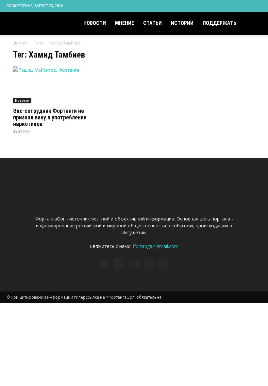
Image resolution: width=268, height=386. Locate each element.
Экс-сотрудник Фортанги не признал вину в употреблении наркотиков (50, 117)
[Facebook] (213, 6)
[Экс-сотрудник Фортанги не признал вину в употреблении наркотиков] (50, 84)
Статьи (152, 23)
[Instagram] (224, 6)
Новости (94, 23)
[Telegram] (235, 6)
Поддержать (219, 23)
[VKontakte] (246, 6)
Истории (182, 23)
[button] (253, 23)
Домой (20, 43)
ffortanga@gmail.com (155, 246)
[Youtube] (256, 6)
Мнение (124, 23)
